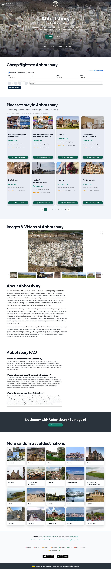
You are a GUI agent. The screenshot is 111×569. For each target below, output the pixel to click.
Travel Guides (61, 539)
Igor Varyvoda (47, 536)
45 (65, 209)
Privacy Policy (71, 539)
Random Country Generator (47, 539)
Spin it (50, 36)
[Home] (55, 4)
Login (107, 4)
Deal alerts (34, 539)
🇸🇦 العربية (69, 547)
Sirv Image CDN (73, 536)
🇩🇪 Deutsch (54, 547)
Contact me (55, 536)
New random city (55, 425)
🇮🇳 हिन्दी (60, 550)
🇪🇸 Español (45, 547)
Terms (78, 539)
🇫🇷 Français (37, 547)
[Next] (68, 209)
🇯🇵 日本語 (82, 547)
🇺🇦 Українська (53, 550)
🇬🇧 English (28, 547)
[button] (101, 232)
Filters (58, 36)
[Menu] (3, 4)
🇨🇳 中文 (76, 547)
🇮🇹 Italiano (62, 547)
